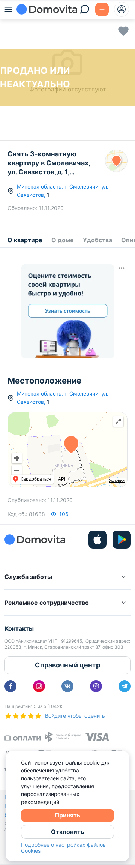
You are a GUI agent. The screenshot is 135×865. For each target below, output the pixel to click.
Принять (67, 815)
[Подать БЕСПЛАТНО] (102, 9)
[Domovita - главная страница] (46, 9)
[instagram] (39, 686)
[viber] (96, 686)
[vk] (68, 686)
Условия (116, 480)
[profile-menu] (121, 9)
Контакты (19, 628)
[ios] (97, 540)
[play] (121, 540)
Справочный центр (67, 665)
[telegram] (124, 686)
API (61, 479)
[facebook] (10, 686)
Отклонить (67, 831)
